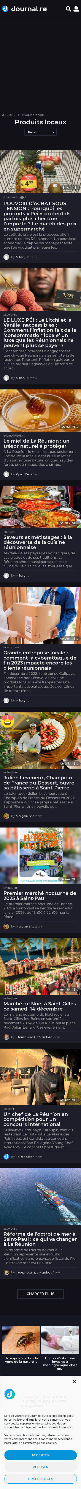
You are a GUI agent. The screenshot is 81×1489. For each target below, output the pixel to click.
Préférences (40, 1479)
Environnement (14, 435)
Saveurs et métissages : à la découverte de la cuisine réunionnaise (37, 542)
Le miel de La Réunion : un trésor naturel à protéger (36, 443)
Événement (11, 772)
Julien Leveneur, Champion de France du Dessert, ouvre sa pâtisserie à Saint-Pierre (38, 783)
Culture (9, 532)
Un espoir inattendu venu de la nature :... (21, 1360)
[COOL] (7, 721)
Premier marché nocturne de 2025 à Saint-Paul (39, 895)
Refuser (40, 1467)
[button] (74, 1381)
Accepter (41, 1455)
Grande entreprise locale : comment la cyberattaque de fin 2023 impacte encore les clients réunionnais (39, 660)
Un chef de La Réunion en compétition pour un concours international (35, 1119)
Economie (10, 197)
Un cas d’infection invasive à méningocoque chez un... (60, 1363)
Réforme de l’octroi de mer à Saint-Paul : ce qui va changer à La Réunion (40, 1239)
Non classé (11, 647)
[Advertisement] (40, 63)
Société (9, 1109)
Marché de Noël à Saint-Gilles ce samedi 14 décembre (39, 1006)
